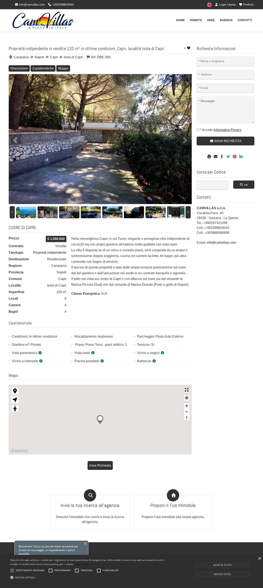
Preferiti (247, 4)
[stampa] (209, 157)
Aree (211, 20)
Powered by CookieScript (22, 583)
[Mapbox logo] (19, 451)
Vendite (196, 20)
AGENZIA (226, 20)
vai (245, 184)
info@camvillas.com (31, 4)
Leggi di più (81, 564)
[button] (89, 577)
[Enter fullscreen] (187, 390)
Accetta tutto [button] (222, 564)
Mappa (63, 68)
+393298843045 (63, 4)
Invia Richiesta (100, 465)
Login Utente (227, 4)
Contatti (245, 20)
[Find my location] (187, 398)
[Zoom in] (187, 406)
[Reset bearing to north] (187, 418)
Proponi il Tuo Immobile (173, 505)
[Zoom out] (187, 412)
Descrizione (19, 68)
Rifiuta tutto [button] (222, 574)
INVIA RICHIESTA (227, 141)
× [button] (259, 558)
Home (180, 20)
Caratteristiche (43, 68)
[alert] (131, 571)
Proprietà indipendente (49, 252)
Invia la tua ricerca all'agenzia (90, 505)
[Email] (216, 157)
